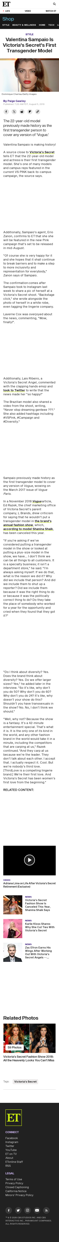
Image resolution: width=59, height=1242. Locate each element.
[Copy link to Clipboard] (38, 112)
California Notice (15, 1191)
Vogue (36, 501)
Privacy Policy (14, 1183)
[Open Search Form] (54, 4)
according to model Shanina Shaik (28, 529)
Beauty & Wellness (24, 25)
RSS (8, 1166)
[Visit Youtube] (37, 1210)
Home (42, 25)
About (9, 1158)
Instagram (11, 1142)
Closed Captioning (17, 1187)
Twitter (9, 1146)
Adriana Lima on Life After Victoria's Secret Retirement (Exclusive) (29, 885)
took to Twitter (14, 390)
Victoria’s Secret (42, 152)
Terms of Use (13, 1179)
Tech (51, 25)
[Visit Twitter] (18, 1211)
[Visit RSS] (46, 1211)
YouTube (11, 1150)
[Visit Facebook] (8, 1211)
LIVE (7, 11)
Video (28, 11)
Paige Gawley (17, 101)
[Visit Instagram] (27, 1211)
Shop (8, 19)
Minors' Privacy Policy (19, 1195)
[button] (29, 860)
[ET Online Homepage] (7, 4)
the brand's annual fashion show (27, 523)
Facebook (11, 1138)
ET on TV (11, 1154)
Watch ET (51, 11)
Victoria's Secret (25, 1081)
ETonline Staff (14, 1162)
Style (6, 25)
